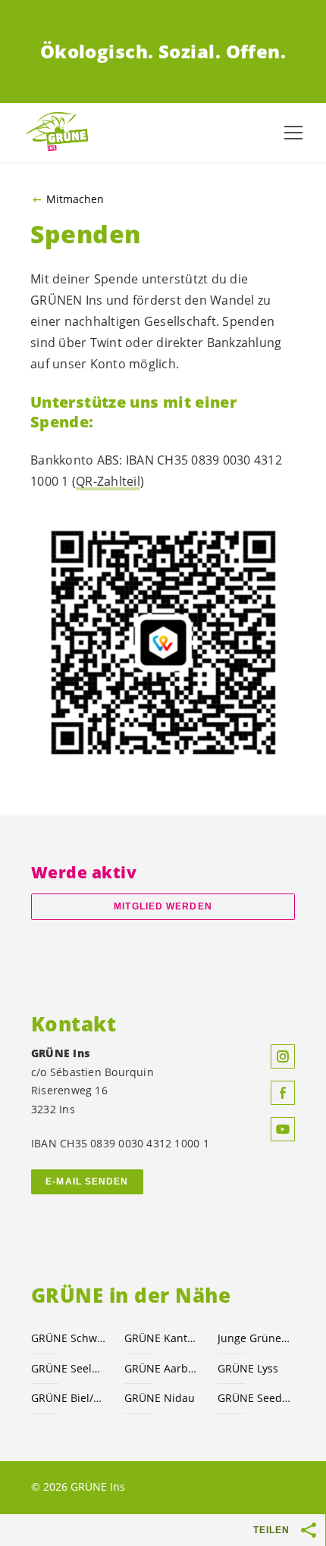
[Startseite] (61, 132)
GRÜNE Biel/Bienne (68, 1398)
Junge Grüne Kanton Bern (255, 1338)
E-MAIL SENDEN (86, 1181)
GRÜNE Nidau (159, 1398)
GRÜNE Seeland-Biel (68, 1368)
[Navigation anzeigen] (293, 133)
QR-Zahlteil (108, 481)
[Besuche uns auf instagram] (283, 1056)
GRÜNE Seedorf (255, 1398)
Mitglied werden (163, 906)
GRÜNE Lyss (248, 1368)
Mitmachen (75, 199)
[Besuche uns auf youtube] (283, 1129)
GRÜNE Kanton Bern (161, 1338)
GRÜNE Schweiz (68, 1338)
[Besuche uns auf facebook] (283, 1093)
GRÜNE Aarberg (161, 1368)
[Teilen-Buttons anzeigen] (309, 1530)
